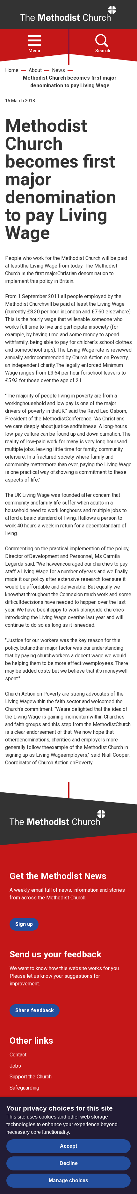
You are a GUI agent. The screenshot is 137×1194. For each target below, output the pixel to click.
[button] (34, 40)
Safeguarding (24, 1088)
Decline (69, 1163)
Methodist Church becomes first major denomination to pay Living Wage (70, 82)
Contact (18, 1055)
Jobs (15, 1066)
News (58, 70)
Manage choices (68, 1180)
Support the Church (31, 1077)
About (35, 70)
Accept (68, 1146)
